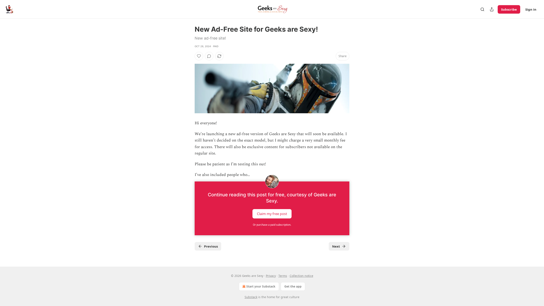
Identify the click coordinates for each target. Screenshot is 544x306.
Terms (282, 276)
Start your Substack (260, 286)
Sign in (530, 9)
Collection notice (301, 276)
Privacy (271, 276)
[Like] (199, 56)
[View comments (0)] (209, 56)
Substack (251, 297)
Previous (211, 246)
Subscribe (509, 9)
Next (336, 246)
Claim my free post (272, 213)
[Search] (482, 9)
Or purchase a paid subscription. (272, 225)
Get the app (293, 286)
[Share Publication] (491, 9)
